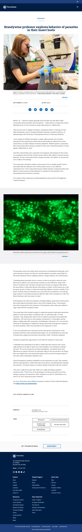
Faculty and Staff (60, 424)
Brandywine (41, 429)
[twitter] (35, 109)
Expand (64, 97)
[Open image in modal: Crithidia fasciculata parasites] (41, 222)
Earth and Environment (60, 420)
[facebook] (30, 109)
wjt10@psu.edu (36, 410)
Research (41, 18)
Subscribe (51, 446)
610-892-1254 (43, 411)
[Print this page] (51, 109)
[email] (46, 109)
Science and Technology (41, 424)
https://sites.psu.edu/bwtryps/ (26, 383)
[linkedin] (40, 109)
